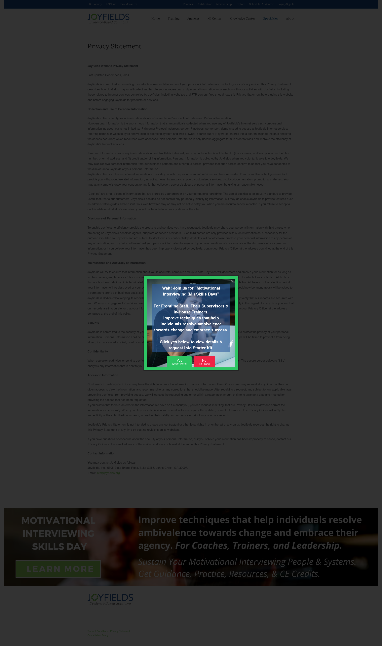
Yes (179, 362)
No (204, 362)
